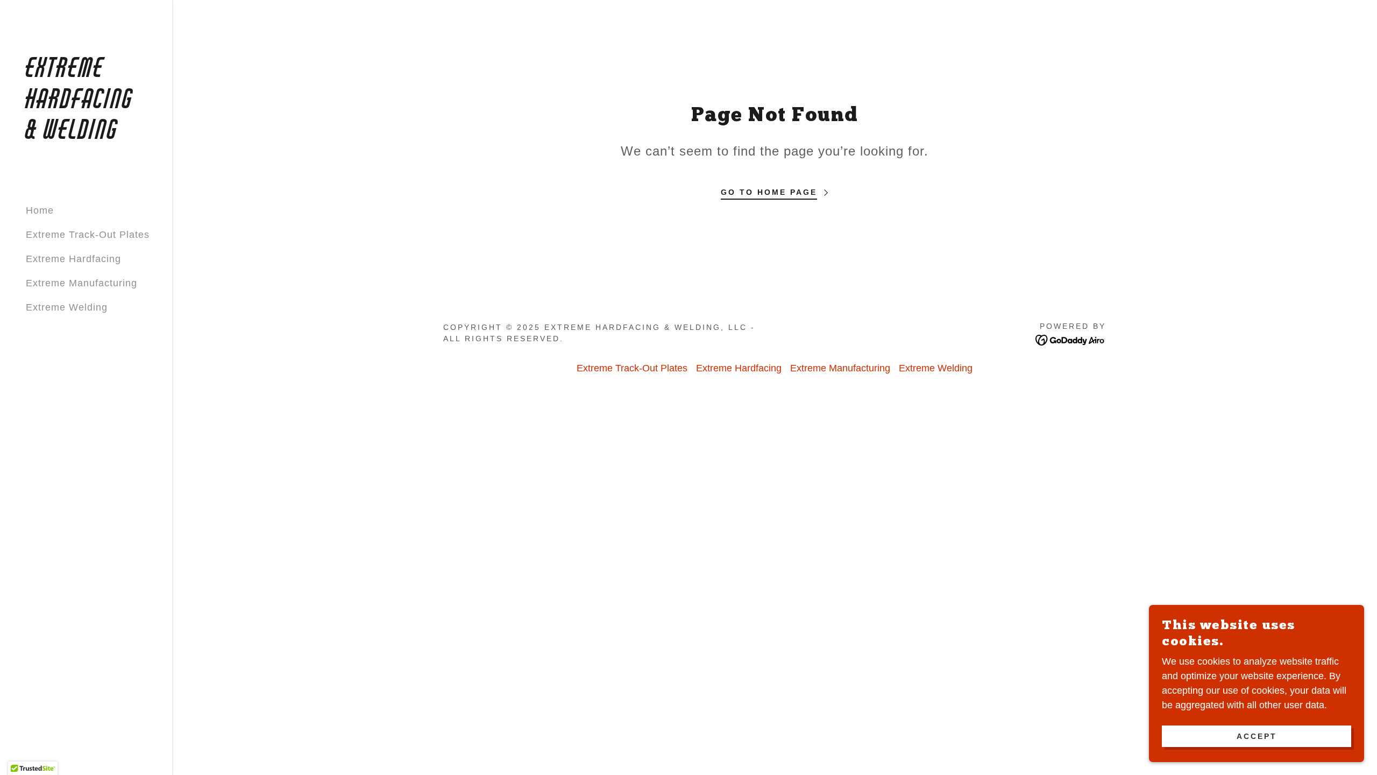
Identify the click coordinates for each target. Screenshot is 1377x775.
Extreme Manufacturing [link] (81, 283)
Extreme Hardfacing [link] (73, 258)
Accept (1257, 736)
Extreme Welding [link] (67, 307)
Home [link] (40, 210)
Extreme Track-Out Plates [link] (88, 234)
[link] (86, 135)
